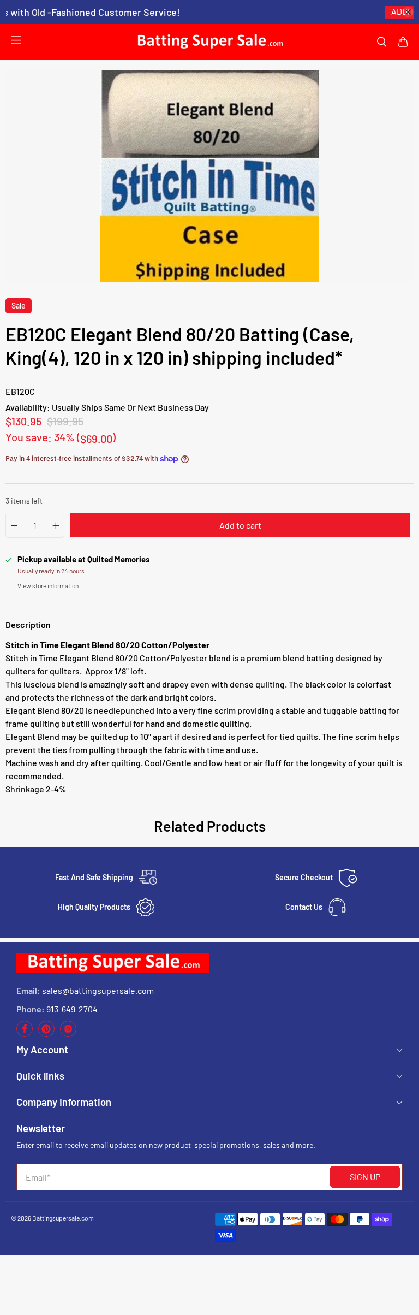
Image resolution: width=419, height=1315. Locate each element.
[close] (408, 12)
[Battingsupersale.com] (209, 41)
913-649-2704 (72, 1009)
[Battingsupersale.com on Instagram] (68, 1034)
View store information (48, 585)
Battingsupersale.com (63, 1218)
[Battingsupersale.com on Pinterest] (46, 1034)
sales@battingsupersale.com (98, 990)
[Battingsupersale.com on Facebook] (24, 1034)
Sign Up (365, 1176)
